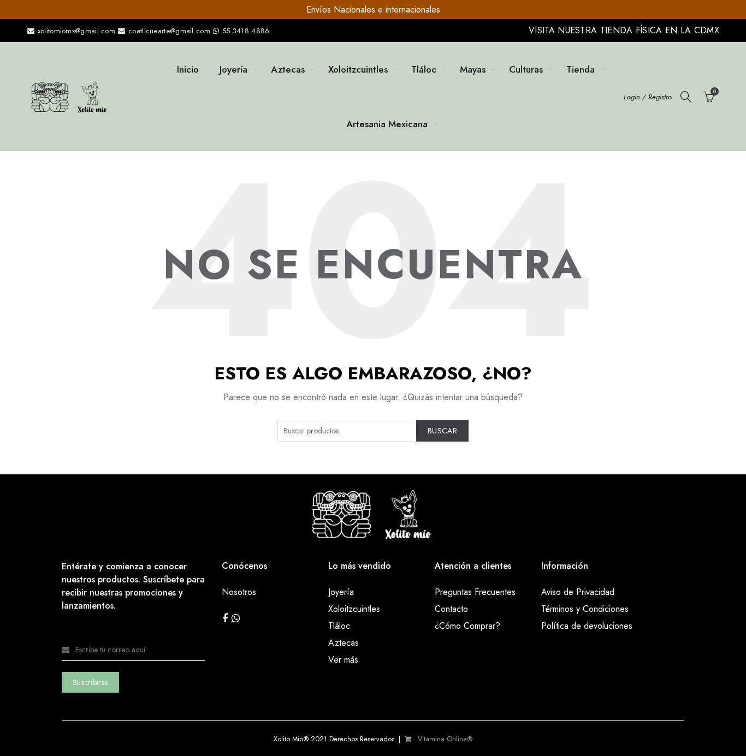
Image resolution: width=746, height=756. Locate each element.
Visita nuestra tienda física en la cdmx (624, 30)
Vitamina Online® (444, 739)
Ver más (343, 659)
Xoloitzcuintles (358, 69)
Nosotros (239, 592)
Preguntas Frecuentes (475, 592)
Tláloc (423, 69)
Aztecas (288, 69)
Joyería (233, 69)
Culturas (526, 69)
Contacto (451, 609)
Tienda (580, 69)
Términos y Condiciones (585, 609)
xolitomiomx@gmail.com (75, 31)
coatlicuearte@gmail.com (169, 31)
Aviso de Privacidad (577, 592)
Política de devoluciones (586, 626)
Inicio (188, 69)
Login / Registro (648, 97)
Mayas (473, 69)
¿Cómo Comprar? (467, 626)
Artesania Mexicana (387, 123)
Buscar (442, 430)
